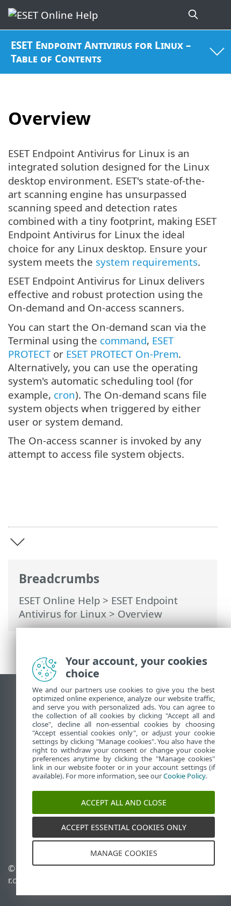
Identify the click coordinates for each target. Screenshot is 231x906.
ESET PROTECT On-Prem (122, 353)
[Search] (194, 15)
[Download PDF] (176, 502)
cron (64, 394)
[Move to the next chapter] (17, 542)
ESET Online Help (59, 600)
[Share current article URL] (149, 502)
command (123, 340)
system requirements (147, 261)
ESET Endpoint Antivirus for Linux (98, 606)
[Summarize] (204, 502)
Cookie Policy (184, 782)
